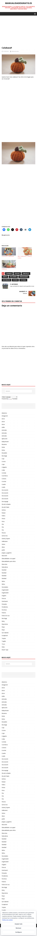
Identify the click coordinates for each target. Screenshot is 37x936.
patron (15, 280)
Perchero (4, 610)
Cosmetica (5, 476)
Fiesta (3, 518)
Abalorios (4, 413)
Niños (3, 581)
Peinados (4, 604)
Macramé (4, 555)
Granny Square (6, 538)
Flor (3, 524)
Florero (4, 533)
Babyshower (5, 441)
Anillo (3, 427)
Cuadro (4, 484)
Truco (3, 644)
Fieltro (3, 516)
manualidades (24, 276)
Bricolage (4, 456)
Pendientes (5, 607)
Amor (3, 419)
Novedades (5, 587)
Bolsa (3, 450)
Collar (3, 470)
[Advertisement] (18, 32)
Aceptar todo (18, 924)
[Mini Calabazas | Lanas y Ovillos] (25, 251)
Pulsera (4, 612)
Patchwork (5, 601)
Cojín (3, 464)
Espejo (4, 513)
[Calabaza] (9, 264)
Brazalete (4, 453)
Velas (3, 647)
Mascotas (4, 564)
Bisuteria (4, 444)
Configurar (18, 932)
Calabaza (4, 269)
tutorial (23, 280)
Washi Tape (5, 650)
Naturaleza (5, 567)
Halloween (13, 276)
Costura (4, 478)
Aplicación (4, 438)
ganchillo (26, 273)
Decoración (5, 490)
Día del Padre (5, 507)
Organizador (5, 590)
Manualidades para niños (9, 561)
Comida (4, 473)
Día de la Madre (6, 504)
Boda (3, 447)
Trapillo (4, 641)
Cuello (3, 487)
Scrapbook (5, 635)
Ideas (3, 547)
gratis (5, 276)
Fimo (3, 521)
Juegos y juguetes (7, 553)
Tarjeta (4, 638)
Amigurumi (5, 416)
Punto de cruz (5, 615)
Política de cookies (7, 920)
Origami (4, 595)
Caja (3, 458)
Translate (14, 399)
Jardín (3, 550)
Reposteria (5, 624)
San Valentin (5, 632)
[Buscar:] (18, 391)
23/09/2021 (6, 51)
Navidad (4, 570)
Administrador (15, 51)
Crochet (4, 481)
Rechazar (18, 928)
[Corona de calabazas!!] (9, 251)
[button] (35, 13)
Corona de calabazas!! (8, 256)
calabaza (9, 273)
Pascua (4, 598)
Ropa (3, 627)
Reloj (3, 621)
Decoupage (5, 501)
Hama (3, 544)
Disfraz (4, 510)
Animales (4, 430)
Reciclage (4, 618)
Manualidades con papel (8, 558)
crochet (17, 273)
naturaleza (6, 280)
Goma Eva (4, 536)
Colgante (4, 467)
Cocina (4, 461)
